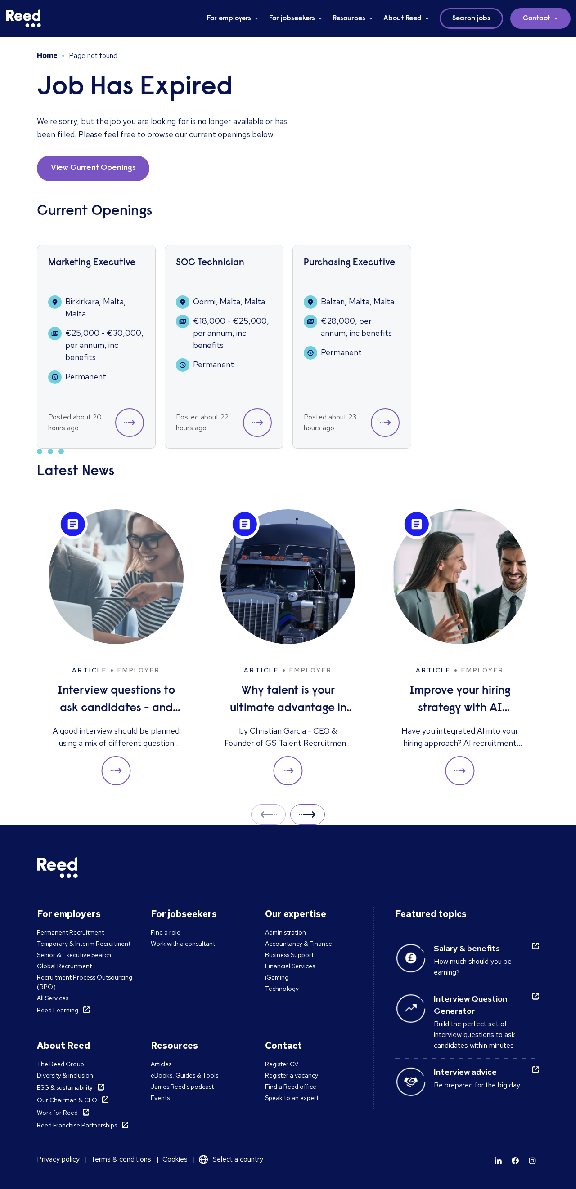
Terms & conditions (121, 1159)
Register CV (281, 1064)
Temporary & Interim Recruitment (83, 944)
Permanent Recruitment (70, 932)
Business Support (289, 955)
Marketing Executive (91, 263)
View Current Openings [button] (93, 168)
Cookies (175, 1159)
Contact (536, 18)
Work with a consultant (183, 944)
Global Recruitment (64, 966)
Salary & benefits (467, 948)
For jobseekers (292, 18)
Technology (282, 988)
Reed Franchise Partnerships (77, 1125)
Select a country (237, 1159)
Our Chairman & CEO (67, 1100)
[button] (129, 422)
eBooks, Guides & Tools (184, 1075)
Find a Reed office (290, 1086)
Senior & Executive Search (74, 955)
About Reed (402, 18)
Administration (285, 932)
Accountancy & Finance (298, 944)
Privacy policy (58, 1159)
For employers (229, 18)
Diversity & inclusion (65, 1075)
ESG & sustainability (65, 1087)
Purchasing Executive (349, 263)
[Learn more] (498, 1160)
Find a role (165, 932)
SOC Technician (210, 263)
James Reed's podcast (182, 1086)
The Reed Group (60, 1064)
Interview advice (465, 1072)
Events (160, 1098)
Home (47, 55)
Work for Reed (57, 1113)
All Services (52, 998)
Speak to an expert (292, 1098)
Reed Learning (57, 1010)
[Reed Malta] (23, 18)
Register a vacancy (291, 1075)
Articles (161, 1064)
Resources (349, 18)
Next (307, 814)
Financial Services (290, 966)
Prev (268, 814)
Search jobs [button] (471, 18)
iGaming (276, 977)
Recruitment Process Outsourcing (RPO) (84, 982)
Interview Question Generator (470, 1004)
